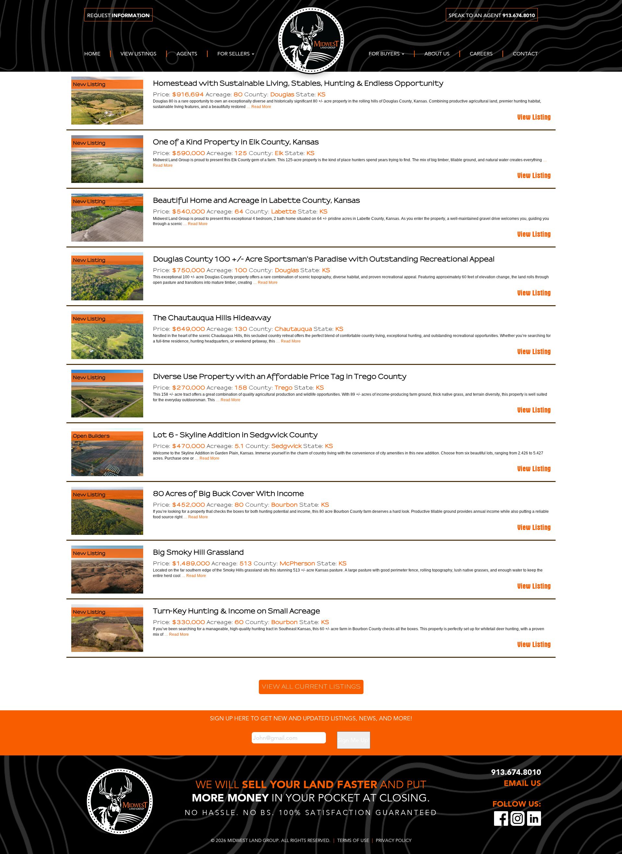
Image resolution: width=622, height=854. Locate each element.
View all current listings (311, 687)
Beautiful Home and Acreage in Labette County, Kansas (256, 200)
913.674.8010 (516, 772)
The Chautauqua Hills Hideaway (212, 317)
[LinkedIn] (534, 817)
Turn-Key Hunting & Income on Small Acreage (236, 611)
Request (118, 15)
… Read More (258, 106)
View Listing (534, 116)
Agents (187, 54)
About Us (437, 54)
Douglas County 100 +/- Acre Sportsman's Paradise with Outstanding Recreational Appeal (324, 259)
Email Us (522, 783)
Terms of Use (353, 840)
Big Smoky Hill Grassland (198, 552)
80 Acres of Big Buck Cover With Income (228, 493)
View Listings (138, 54)
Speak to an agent (492, 15)
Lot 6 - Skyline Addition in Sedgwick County (235, 435)
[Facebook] (502, 817)
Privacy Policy (393, 840)
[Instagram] (519, 817)
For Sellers (234, 54)
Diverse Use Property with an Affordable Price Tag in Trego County (279, 376)
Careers (481, 54)
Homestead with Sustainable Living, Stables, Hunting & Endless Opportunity (298, 83)
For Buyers (385, 54)
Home (92, 54)
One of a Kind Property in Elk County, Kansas (236, 142)
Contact (525, 54)
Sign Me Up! (354, 740)
